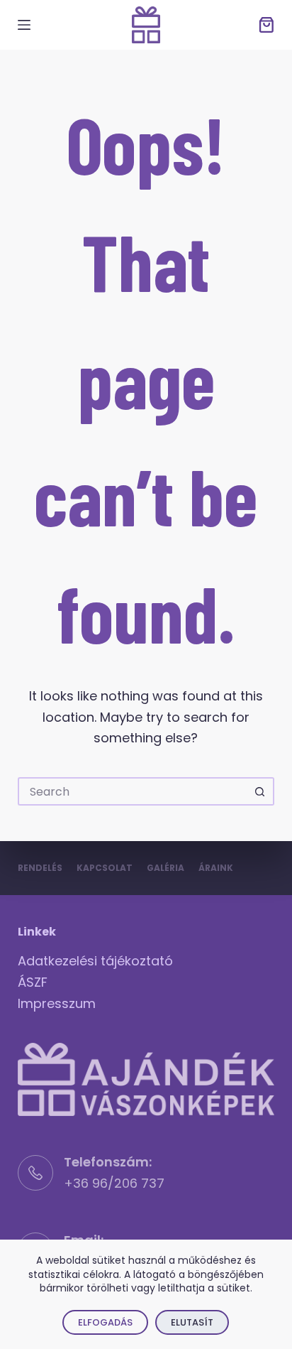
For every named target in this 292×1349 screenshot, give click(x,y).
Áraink (215, 868)
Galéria (165, 868)
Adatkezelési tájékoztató (95, 961)
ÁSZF (32, 982)
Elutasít (192, 1322)
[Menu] (24, 24)
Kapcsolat (105, 868)
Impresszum (57, 1003)
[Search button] (260, 791)
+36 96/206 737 (114, 1183)
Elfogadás (105, 1322)
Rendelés (40, 868)
